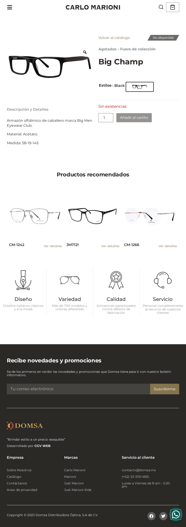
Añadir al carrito (134, 117)
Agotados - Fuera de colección (127, 49)
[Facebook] (151, 516)
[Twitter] (163, 516)
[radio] (139, 86)
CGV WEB (42, 446)
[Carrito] (172, 7)
